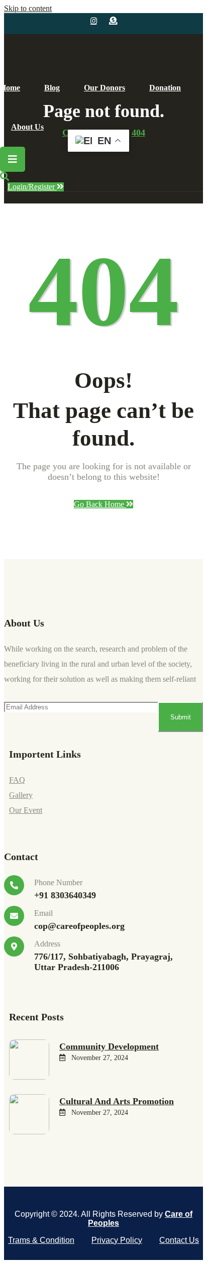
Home (10, 87)
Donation (165, 87)
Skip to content (28, 8)
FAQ (17, 780)
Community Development (109, 1046)
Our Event (25, 810)
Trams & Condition (41, 1240)
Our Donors (104, 87)
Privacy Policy (116, 1240)
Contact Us (179, 1240)
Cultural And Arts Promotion (116, 1101)
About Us (27, 127)
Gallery (21, 795)
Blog (52, 87)
